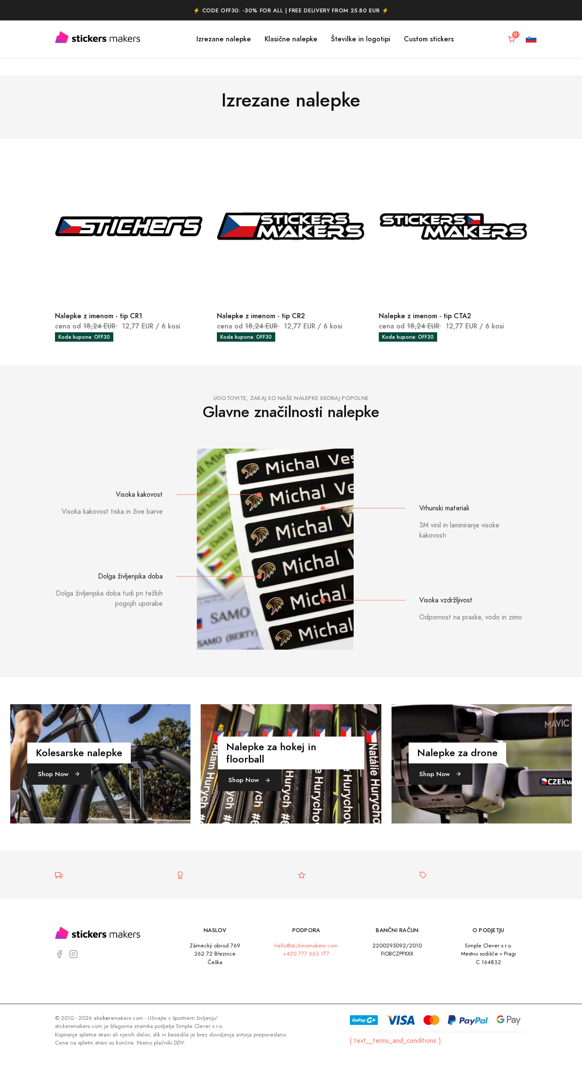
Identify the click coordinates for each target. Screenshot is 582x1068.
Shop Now (54, 773)
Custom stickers (429, 39)
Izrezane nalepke (223, 39)
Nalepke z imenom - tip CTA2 (425, 316)
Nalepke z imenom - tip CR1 (98, 316)
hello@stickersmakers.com (306, 945)
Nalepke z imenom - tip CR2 (261, 316)
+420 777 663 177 (306, 953)
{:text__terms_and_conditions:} (395, 1040)
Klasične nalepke (291, 39)
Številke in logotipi (360, 39)
